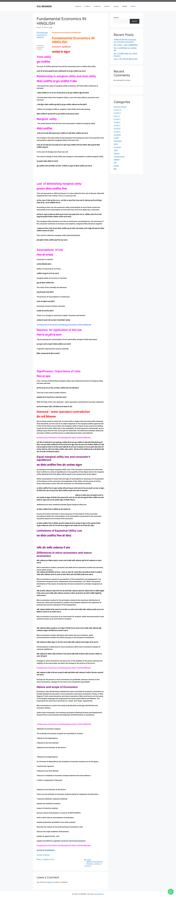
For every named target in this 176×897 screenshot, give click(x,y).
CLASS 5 (117, 119)
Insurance (117, 147)
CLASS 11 (107, 6)
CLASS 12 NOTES (43, 855)
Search (116, 17)
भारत (115, 163)
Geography (118, 141)
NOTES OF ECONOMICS (46, 850)
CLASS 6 (117, 122)
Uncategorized (119, 156)
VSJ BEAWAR (44, 6)
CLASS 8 (78, 6)
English (116, 6)
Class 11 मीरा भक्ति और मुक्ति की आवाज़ (126, 59)
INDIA (116, 144)
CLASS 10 (97, 6)
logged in (49, 882)
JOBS (116, 150)
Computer (117, 135)
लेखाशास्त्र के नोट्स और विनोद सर (94, 861)
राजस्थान (124, 6)
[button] (170, 891)
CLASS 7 (117, 125)
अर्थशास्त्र (133, 6)
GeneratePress (99, 894)
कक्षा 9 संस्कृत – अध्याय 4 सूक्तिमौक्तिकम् (126, 45)
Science (116, 153)
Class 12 (117, 116)
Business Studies (120, 107)
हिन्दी (115, 169)
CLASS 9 (87, 6)
